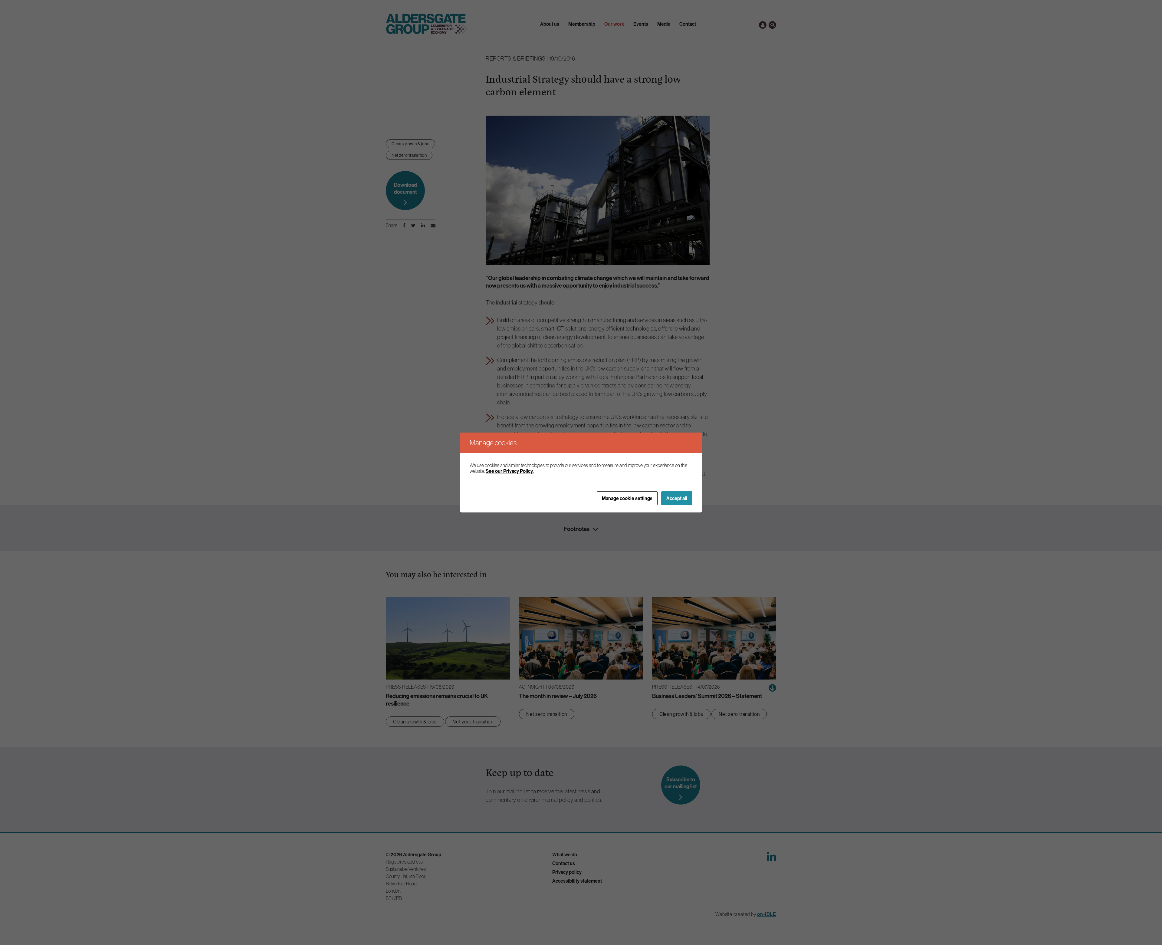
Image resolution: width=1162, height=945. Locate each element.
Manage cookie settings (627, 498)
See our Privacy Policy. (509, 471)
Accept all (676, 498)
